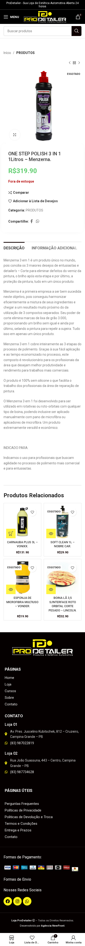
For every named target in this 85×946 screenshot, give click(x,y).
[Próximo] (79, 63)
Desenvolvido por (42, 925)
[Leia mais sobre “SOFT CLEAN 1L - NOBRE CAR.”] (51, 533)
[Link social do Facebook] (31, 221)
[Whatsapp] (27, 901)
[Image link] (42, 868)
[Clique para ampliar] (14, 135)
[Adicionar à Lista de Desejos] (32, 512)
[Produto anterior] (69, 63)
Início (7, 53)
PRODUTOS (25, 53)
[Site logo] (45, 16)
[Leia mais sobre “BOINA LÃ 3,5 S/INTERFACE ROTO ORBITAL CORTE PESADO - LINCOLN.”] (51, 589)
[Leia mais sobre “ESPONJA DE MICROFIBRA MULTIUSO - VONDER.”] (11, 589)
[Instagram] (17, 901)
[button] (11, 533)
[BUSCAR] (76, 31)
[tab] (14, 247)
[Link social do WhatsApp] (37, 221)
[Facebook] (8, 901)
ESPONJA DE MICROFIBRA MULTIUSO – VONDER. (22, 602)
